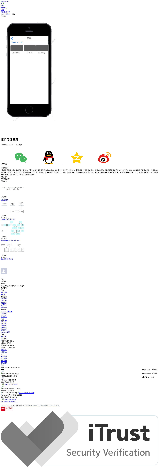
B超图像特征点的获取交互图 (10, 240)
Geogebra (3, 313)
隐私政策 (4, 363)
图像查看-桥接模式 (7, 259)
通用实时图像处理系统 (8, 219)
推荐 (2, 5)
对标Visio (4, 352)
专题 (2, 10)
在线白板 (4, 301)
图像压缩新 (4, 200)
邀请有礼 (4, 336)
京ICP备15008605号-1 (31, 405)
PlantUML (4, 317)
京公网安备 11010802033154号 (49, 405)
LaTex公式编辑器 (6, 312)
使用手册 (4, 330)
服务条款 (4, 361)
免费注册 (7, 12)
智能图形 (4, 307)
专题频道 (4, 325)
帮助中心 (4, 328)
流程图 (8, 14)
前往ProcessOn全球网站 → (9, 401)
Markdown (4, 298)
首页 (2, 14)
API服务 (3, 305)
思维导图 (4, 292)
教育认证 (4, 350)
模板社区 (4, 7)
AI (1, 3)
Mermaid (3, 315)
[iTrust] (79, 466)
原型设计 (4, 303)
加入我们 (4, 358)
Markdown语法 (5, 332)
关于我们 (4, 356)
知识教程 (4, 323)
